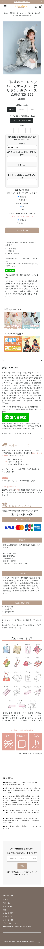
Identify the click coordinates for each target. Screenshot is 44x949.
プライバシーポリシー (11, 923)
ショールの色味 (22, 203)
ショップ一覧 (8, 920)
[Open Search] (32, 7)
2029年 (31, 109)
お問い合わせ (8, 916)
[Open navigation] (5, 7)
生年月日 (22, 144)
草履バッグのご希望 (22, 190)
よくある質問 (8, 913)
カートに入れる (22, 230)
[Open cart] (40, 7)
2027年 (11, 109)
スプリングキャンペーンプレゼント (22, 213)
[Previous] (7, 25)
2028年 (21, 109)
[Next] (12, 25)
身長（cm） (22, 165)
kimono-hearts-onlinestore (25, 942)
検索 (4, 910)
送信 (22, 866)
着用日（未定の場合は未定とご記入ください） (22, 153)
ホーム (5, 899)
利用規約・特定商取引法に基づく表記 (17, 926)
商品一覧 (6, 903)
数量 (22, 126)
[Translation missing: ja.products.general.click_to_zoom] (37, 25)
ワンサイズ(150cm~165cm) (21, 120)
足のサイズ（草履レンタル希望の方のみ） (22, 176)
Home (6, 13)
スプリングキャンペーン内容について (22, 216)
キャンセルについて (10, 906)
